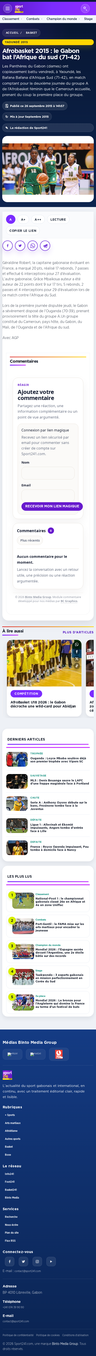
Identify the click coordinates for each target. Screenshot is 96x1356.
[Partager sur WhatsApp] (32, 246)
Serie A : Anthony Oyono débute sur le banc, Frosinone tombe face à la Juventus (58, 805)
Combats (33, 18)
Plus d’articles (78, 632)
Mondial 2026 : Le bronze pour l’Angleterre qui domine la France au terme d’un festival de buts (60, 1003)
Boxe (8, 1154)
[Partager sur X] (20, 246)
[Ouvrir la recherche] (85, 8)
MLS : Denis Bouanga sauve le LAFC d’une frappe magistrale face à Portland (59, 782)
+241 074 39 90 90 (13, 1307)
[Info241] (12, 1054)
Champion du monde (62, 18)
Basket (31, 32)
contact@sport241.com (28, 1271)
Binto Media (12, 1197)
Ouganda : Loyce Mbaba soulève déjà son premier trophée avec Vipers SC (58, 760)
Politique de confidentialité (18, 1335)
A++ (38, 219)
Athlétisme (11, 1131)
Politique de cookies (48, 1335)
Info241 (9, 1174)
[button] (77, 644)
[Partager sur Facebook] (7, 246)
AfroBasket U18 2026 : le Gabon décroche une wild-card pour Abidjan (43, 704)
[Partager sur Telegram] (45, 246)
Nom (25, 462)
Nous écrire (11, 1225)
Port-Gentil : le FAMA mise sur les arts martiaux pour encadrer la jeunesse (59, 927)
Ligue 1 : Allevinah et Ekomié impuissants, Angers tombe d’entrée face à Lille (56, 828)
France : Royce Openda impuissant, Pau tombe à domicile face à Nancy (59, 848)
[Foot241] (36, 1054)
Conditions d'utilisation (75, 1335)
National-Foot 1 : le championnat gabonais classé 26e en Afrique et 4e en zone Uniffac (60, 901)
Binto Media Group (38, 597)
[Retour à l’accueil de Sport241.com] (19, 8)
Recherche (11, 1217)
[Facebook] (9, 1261)
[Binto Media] (59, 1054)
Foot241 (10, 1181)
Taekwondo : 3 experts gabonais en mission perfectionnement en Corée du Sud (59, 978)
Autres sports (12, 1139)
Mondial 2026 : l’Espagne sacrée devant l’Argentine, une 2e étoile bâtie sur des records (59, 952)
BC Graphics (69, 601)
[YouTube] (51, 1261)
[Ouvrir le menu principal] (7, 8)
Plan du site (12, 1232)
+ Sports (10, 1115)
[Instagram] (37, 1261)
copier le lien (22, 230)
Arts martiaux (13, 1123)
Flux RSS (10, 1240)
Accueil (12, 32)
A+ (23, 219)
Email (26, 485)
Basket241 (11, 1190)
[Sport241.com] (7, 1075)
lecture (58, 219)
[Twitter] (23, 1261)
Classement (10, 18)
